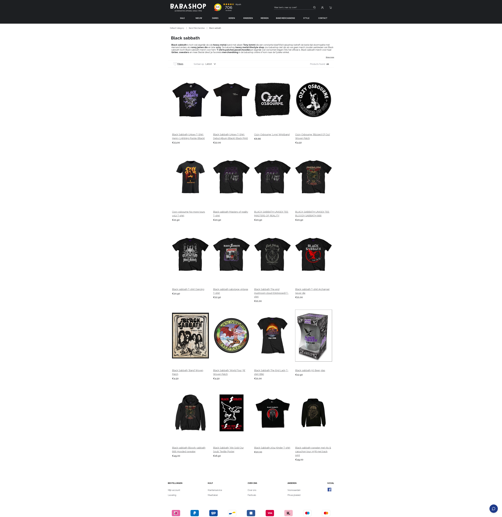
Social (330, 483)
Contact (322, 18)
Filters (180, 64)
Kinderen (248, 18)
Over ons (252, 483)
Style (306, 18)
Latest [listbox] (208, 64)
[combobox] (213, 64)
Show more (330, 57)
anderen (291, 483)
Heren (232, 18)
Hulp (210, 483)
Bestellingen (175, 483)
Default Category (177, 28)
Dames (215, 18)
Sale (182, 18)
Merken (265, 18)
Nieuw (199, 18)
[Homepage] (188, 7)
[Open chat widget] (493, 508)
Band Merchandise (285, 18)
